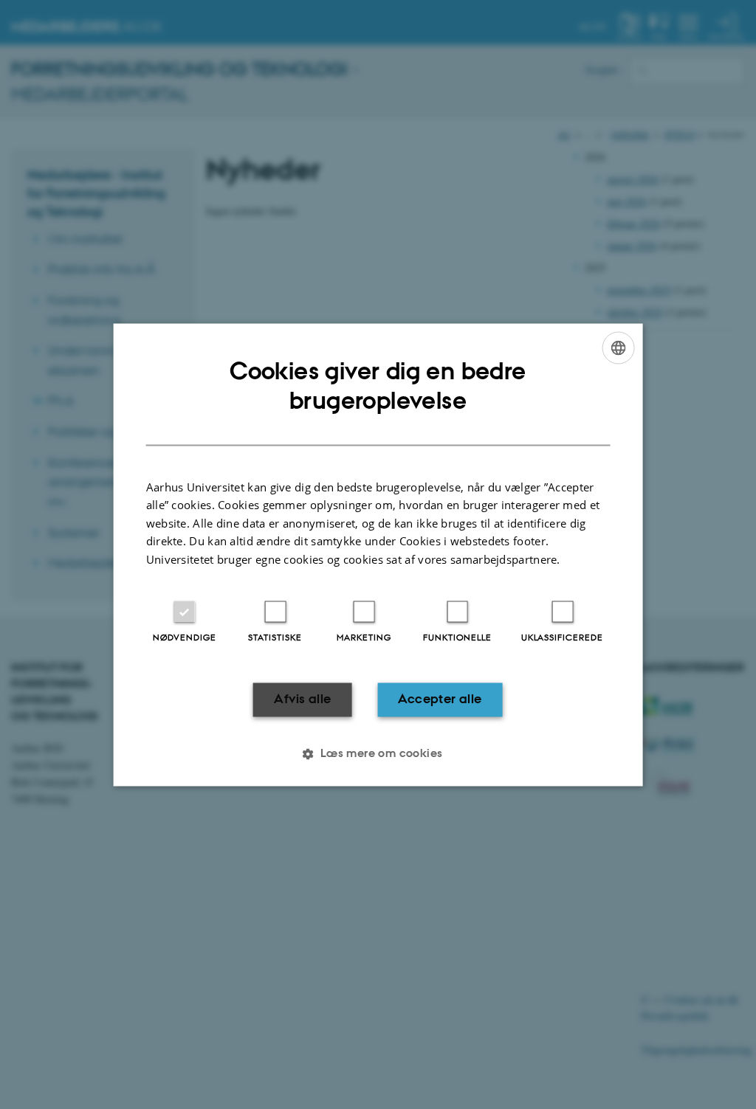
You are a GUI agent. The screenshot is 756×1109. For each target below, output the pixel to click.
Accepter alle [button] (439, 699)
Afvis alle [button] (302, 699)
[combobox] (618, 347)
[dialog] (378, 554)
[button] (377, 753)
